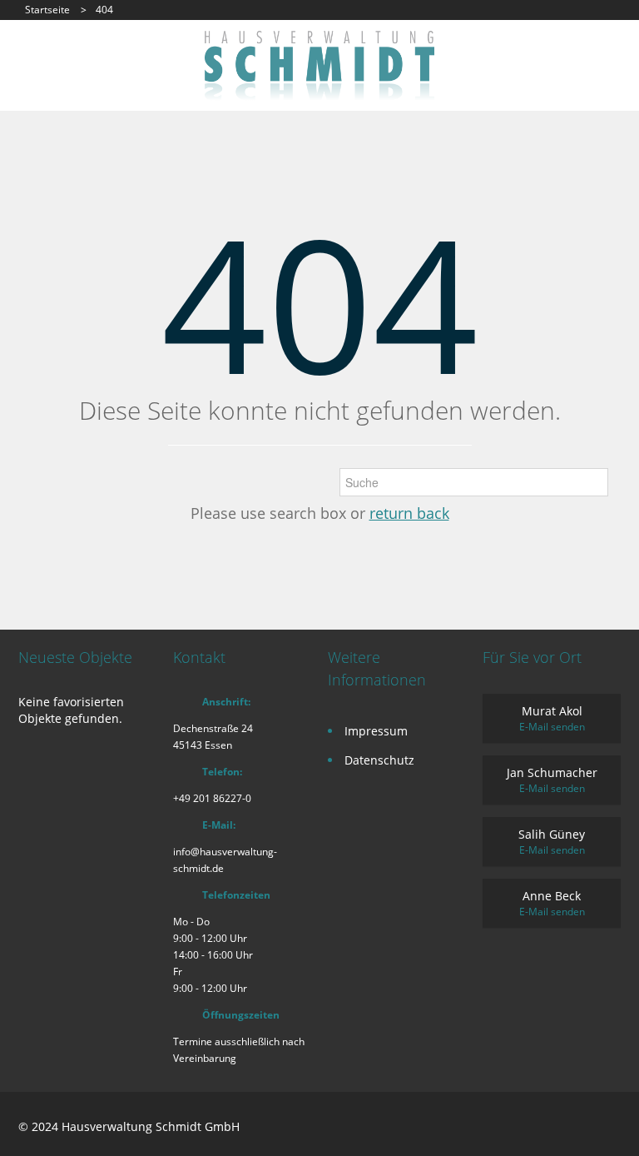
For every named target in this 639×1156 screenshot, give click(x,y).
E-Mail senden (552, 727)
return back (409, 513)
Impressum (376, 731)
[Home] (319, 64)
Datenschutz (379, 760)
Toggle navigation (32, 70)
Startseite (47, 9)
